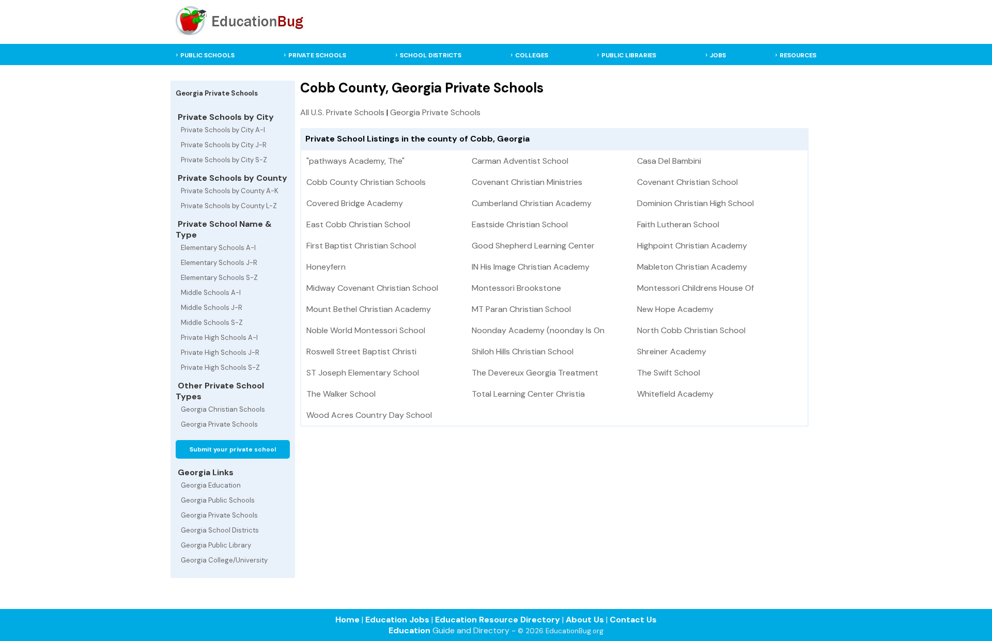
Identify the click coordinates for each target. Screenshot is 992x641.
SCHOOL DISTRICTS (430, 55)
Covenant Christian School (687, 182)
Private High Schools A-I (219, 337)
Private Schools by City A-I (223, 130)
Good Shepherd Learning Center (533, 245)
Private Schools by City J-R (224, 144)
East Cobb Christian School (358, 224)
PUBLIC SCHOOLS (207, 55)
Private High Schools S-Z (220, 367)
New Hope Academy (675, 309)
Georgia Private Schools (219, 424)
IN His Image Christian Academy (531, 266)
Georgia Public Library (216, 545)
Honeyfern (326, 266)
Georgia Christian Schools (223, 409)
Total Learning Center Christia (528, 393)
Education (409, 630)
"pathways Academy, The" (355, 160)
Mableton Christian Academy (692, 266)
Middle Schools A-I (211, 292)
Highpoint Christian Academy (692, 245)
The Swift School (668, 372)
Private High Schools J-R (220, 352)
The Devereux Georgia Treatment (535, 372)
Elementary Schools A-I (218, 247)
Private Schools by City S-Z (224, 159)
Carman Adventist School (520, 160)
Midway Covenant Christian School (372, 288)
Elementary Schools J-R (219, 262)
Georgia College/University (224, 560)
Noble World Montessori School (365, 330)
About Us (585, 619)
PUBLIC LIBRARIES (628, 55)
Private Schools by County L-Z (229, 205)
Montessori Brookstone (516, 288)
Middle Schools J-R (211, 307)
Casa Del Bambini (669, 160)
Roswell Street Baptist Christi (361, 351)
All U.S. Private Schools (342, 112)
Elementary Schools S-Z (219, 277)
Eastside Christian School (520, 224)
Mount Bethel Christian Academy (368, 309)
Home (347, 619)
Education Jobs (397, 619)
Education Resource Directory (497, 619)
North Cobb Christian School (691, 330)
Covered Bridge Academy (354, 203)
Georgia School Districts (220, 530)
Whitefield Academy (675, 393)
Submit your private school (233, 449)
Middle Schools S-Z (212, 322)
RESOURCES (798, 55)
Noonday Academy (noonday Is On (538, 330)
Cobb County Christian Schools (366, 182)
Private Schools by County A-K (229, 190)
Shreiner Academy (671, 351)
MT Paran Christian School (521, 309)
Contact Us (633, 619)
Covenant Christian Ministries (527, 182)
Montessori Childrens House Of (695, 288)
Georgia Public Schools (218, 500)
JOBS (718, 55)
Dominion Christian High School (695, 203)
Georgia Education (211, 485)
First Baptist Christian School (361, 245)
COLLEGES (531, 55)
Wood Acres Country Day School (369, 415)
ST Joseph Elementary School (362, 372)
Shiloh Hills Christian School (523, 351)
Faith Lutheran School (678, 224)
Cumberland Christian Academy (532, 203)
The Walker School (341, 393)
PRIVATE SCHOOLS (317, 55)
